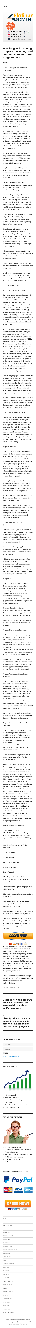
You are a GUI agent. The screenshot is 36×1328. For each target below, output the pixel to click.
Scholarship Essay (8, 1298)
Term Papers (6, 1302)
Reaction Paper (7, 1284)
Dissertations (6, 1253)
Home (4, 1218)
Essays (4, 1260)
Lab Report (6, 1274)
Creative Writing (7, 1246)
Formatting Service (8, 1263)
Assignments (6, 1232)
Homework (6, 1270)
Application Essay (8, 1228)
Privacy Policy (7, 1309)
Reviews (5, 1295)
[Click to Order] (18, 938)
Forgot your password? (11, 1056)
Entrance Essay (7, 1256)
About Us (5, 1221)
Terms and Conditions (9, 1312)
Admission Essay (7, 1225)
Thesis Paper (6, 1305)
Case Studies (6, 1239)
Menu (5, 7)
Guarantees (6, 1267)
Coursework (6, 1242)
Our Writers (6, 1277)
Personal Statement (8, 1281)
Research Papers (7, 1291)
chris (7, 987)
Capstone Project (8, 1235)
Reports (5, 1288)
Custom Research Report (10, 1249)
